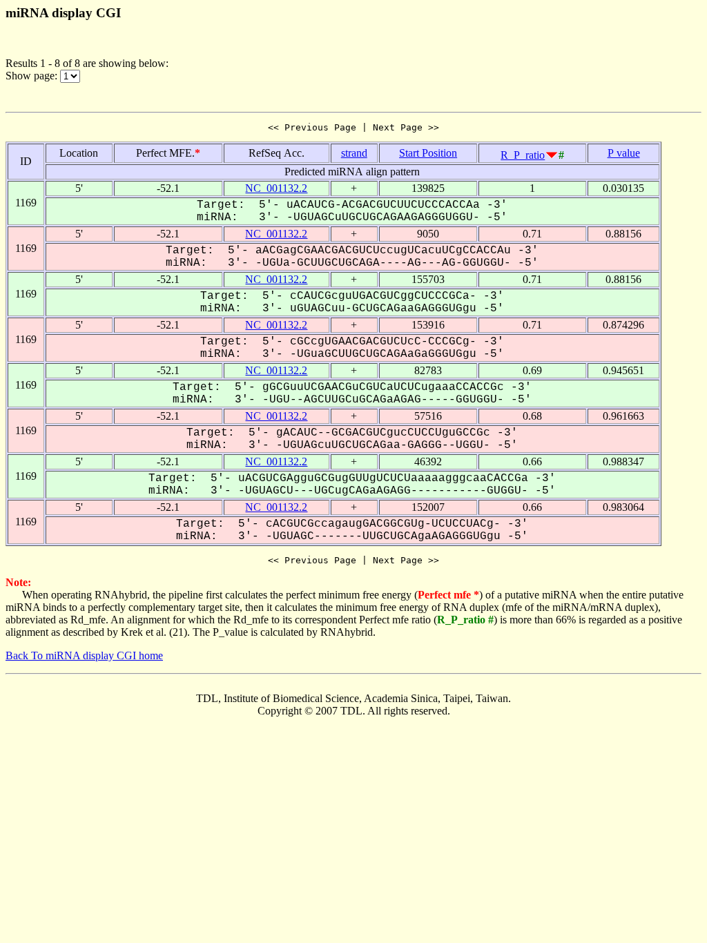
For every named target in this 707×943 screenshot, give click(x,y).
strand (354, 153)
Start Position (428, 153)
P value (624, 153)
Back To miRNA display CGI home (84, 655)
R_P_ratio (523, 155)
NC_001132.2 (276, 188)
